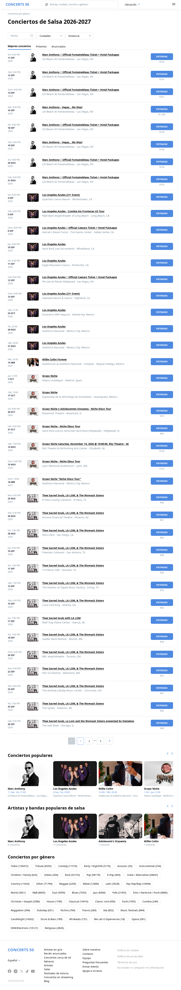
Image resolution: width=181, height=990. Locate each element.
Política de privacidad (130, 956)
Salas (47, 969)
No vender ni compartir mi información (140, 967)
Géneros (49, 961)
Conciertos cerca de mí (57, 957)
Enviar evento (91, 966)
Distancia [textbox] (73, 36)
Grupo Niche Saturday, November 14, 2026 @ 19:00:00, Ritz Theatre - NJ (85, 444)
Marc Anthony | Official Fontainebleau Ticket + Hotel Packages (80, 54)
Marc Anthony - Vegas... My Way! (62, 107)
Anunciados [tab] (59, 46)
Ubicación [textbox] (130, 4)
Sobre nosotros (91, 949)
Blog (46, 981)
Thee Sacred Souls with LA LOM (61, 618)
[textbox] (15, 960)
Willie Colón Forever (54, 359)
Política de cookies (128, 950)
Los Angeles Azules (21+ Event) (61, 194)
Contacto (88, 953)
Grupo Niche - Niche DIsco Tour (61, 426)
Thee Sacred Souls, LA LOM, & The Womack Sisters (73, 495)
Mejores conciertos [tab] (19, 46)
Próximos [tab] (41, 46)
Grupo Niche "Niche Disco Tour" (61, 479)
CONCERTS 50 (17, 4)
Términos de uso (127, 962)
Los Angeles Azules (54, 310)
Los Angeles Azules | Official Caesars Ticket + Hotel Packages (79, 227)
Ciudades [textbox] (45, 36)
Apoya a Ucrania (92, 970)
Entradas (162, 56)
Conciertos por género (19, 13)
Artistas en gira (53, 949)
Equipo (87, 958)
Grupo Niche (49, 376)
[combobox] (132, 4)
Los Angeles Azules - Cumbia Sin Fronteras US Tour (73, 211)
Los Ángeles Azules (54, 244)
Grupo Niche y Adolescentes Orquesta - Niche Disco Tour (76, 408)
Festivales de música (56, 973)
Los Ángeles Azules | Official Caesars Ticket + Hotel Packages (79, 277)
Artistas (48, 965)
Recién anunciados (55, 953)
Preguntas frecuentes (95, 962)
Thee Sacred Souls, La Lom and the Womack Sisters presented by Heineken (88, 721)
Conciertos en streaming (58, 977)
